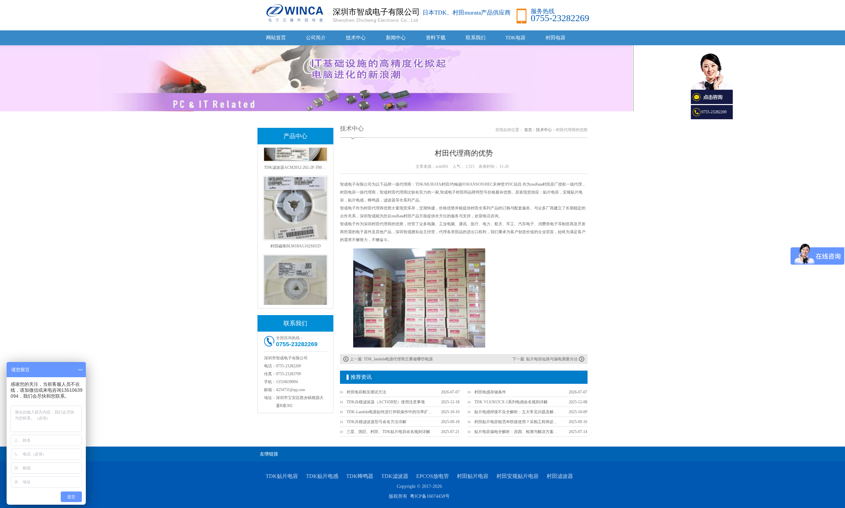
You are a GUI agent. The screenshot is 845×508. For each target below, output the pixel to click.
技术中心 (356, 37)
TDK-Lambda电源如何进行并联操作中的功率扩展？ (390, 412)
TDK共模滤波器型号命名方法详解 (376, 421)
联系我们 (476, 37)
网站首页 (276, 37)
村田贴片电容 (473, 476)
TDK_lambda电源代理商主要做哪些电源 (398, 359)
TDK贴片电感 (322, 476)
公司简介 (316, 37)
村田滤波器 (560, 476)
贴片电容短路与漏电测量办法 (552, 359)
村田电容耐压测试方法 (366, 392)
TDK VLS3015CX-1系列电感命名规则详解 (511, 402)
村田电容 (555, 37)
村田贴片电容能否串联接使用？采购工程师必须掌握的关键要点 (517, 421)
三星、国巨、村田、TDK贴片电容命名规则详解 (388, 431)
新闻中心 (396, 37)
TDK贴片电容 (282, 476)
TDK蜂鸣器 (359, 476)
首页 (528, 129)
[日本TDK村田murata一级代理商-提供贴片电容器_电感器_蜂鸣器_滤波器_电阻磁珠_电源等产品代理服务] (294, 13)
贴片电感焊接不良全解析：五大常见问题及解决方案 (517, 412)
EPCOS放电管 (432, 476)
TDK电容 (515, 37)
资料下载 (436, 37)
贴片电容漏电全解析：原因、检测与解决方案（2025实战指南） (517, 431)
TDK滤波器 (394, 476)
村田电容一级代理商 (358, 192)
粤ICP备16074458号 (430, 496)
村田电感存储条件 (490, 392)
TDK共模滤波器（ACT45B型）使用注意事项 (386, 402)
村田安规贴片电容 (517, 476)
